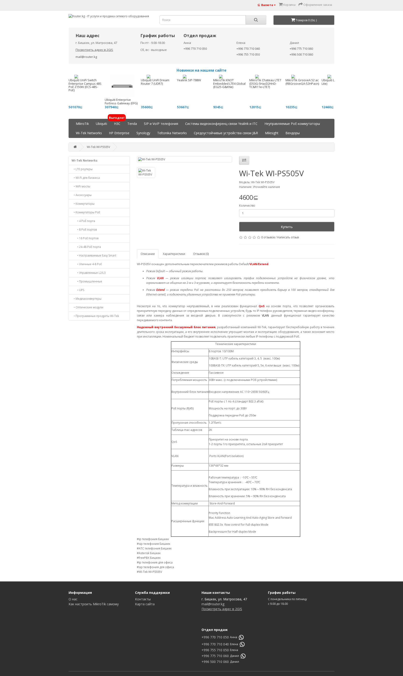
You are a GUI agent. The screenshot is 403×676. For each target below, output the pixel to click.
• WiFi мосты (81, 186)
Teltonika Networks (172, 133)
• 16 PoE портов (85, 238)
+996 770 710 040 (248, 48)
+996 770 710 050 (195, 48)
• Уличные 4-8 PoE (87, 264)
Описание (148, 254)
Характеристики (174, 254)
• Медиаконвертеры (86, 299)
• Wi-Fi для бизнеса (86, 178)
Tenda (132, 123)
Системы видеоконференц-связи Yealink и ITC (221, 123)
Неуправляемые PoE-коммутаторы (292, 123)
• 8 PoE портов (84, 230)
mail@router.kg (86, 57)
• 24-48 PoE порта (86, 247)
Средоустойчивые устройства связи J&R (226, 133)
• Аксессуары (82, 195)
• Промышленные (87, 281)
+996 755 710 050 (248, 54)
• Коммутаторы (83, 204)
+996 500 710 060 (301, 54)
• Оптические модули (87, 307)
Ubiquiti (101, 123)
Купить (287, 226)
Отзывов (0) (201, 254)
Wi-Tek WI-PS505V (98, 147)
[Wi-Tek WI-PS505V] (184, 159)
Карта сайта (145, 604)
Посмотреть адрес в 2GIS (94, 50)
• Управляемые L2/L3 (89, 273)
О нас (73, 599)
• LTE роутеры (82, 169)
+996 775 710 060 (301, 48)
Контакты (143, 599)
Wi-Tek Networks (89, 133)
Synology (143, 133)
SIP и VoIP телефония (161, 123)
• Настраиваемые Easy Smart (94, 255)
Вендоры (292, 133)
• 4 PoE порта (83, 221)
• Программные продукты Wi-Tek (95, 316)
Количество (247, 206)
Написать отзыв (288, 237)
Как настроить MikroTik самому (94, 604)
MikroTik (82, 123)
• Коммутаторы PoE (86, 212)
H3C (117, 122)
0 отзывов (268, 237)
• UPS (78, 290)
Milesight (271, 133)
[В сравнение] (244, 160)
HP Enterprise (119, 133)
